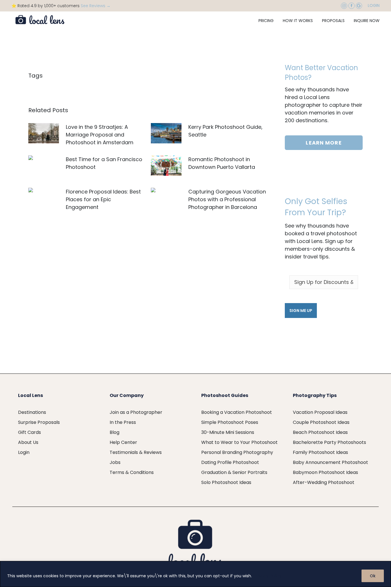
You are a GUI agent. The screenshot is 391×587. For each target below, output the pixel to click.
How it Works (298, 20)
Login (374, 5)
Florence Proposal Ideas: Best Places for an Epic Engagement (103, 199)
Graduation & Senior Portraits (234, 472)
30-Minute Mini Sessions (227, 432)
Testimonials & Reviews (136, 452)
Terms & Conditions (132, 472)
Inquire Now (367, 20)
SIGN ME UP (300, 310)
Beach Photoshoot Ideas (320, 432)
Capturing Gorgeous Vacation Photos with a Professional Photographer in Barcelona (227, 199)
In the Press (123, 422)
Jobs (115, 462)
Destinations (32, 412)
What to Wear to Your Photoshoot (239, 442)
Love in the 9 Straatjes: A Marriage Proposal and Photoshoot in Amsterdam (99, 134)
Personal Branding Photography (237, 452)
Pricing (266, 20)
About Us (28, 442)
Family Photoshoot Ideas (320, 452)
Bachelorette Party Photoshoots (329, 442)
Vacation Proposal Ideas (320, 412)
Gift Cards (29, 432)
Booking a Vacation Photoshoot (236, 412)
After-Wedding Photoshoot (323, 482)
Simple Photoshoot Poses (229, 422)
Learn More (323, 142)
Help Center (123, 442)
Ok (373, 576)
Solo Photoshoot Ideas (226, 482)
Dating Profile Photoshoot (230, 462)
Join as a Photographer (136, 412)
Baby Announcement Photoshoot (330, 462)
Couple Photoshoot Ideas (321, 422)
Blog (114, 432)
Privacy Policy (267, 576)
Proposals (333, 20)
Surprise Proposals (39, 422)
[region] (195, 574)
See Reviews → (95, 6)
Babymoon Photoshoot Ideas (325, 472)
